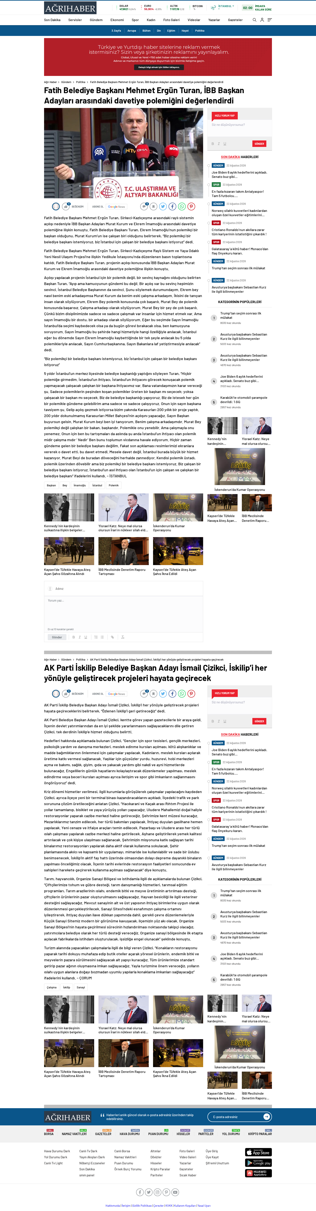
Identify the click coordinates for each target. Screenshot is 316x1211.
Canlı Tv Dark (88, 1151)
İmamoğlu (80, 485)
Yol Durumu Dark (55, 1157)
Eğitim (171, 30)
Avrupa (131, 30)
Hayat (185, 30)
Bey (65, 485)
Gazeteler (235, 20)
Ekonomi (117, 20)
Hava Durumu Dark (57, 1151)
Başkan (51, 485)
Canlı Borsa (122, 1151)
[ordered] (96, 637)
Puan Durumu (158, 1132)
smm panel (86, 1175)
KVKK (169, 1205)
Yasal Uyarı (204, 1205)
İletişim (126, 1205)
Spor (135, 20)
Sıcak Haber (187, 1175)
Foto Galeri (171, 20)
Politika (199, 30)
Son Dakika (52, 20)
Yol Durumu (231, 1132)
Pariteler (205, 1132)
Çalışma (52, 987)
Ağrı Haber (50, 82)
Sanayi (81, 987)
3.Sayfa (116, 30)
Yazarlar (214, 20)
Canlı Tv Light (53, 1163)
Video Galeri (187, 1157)
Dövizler (156, 1157)
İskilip (66, 987)
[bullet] (102, 637)
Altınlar (155, 1151)
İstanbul (97, 485)
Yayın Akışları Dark (92, 1157)
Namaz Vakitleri (74, 1132)
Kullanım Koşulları (185, 1205)
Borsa (49, 1132)
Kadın (151, 20)
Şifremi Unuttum (217, 1163)
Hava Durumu (130, 1132)
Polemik (114, 485)
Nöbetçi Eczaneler (92, 1163)
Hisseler (183, 1132)
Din (159, 30)
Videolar (194, 20)
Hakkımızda (113, 1205)
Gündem (96, 20)
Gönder (57, 637)
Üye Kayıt (212, 1157)
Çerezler (158, 1205)
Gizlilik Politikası (142, 1205)
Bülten (146, 30)
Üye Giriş (212, 1151)
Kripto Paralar (260, 1132)
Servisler (75, 20)
